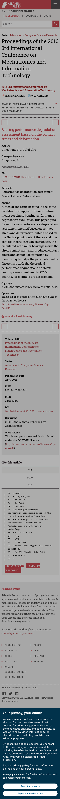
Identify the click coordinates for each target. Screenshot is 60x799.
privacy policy (21, 765)
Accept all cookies (30, 786)
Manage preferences (14, 774)
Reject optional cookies (30, 793)
